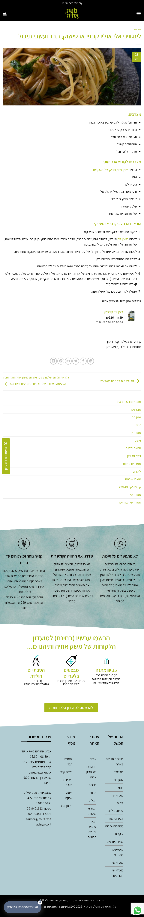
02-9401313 (35, 808)
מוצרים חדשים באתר (128, 402)
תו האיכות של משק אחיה (90, 771)
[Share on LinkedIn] (53, 361)
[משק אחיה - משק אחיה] (72, 13)
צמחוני (137, 29)
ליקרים (137, 471)
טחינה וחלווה (133, 448)
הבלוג (92, 800)
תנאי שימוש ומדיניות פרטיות (91, 829)
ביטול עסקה (68, 795)
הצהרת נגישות (92, 811)
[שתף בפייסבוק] (83, 361)
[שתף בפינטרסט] (60, 361)
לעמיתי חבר (68, 761)
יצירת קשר (66, 772)
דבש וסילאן (134, 456)
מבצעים (136, 409)
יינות (138, 425)
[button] (138, 13)
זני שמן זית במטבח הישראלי (117, 381)
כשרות (92, 785)
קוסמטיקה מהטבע (130, 487)
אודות (92, 759)
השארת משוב (67, 782)
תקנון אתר (66, 806)
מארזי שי (135, 494)
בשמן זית (122, 239)
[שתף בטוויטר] (75, 361)
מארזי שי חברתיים (130, 502)
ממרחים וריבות (132, 464)
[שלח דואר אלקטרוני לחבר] (68, 361)
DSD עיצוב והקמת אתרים (58, 907)
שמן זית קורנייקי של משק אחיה (109, 170)
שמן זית (136, 417)
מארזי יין (136, 432)
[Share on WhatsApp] (90, 361)
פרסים (92, 793)
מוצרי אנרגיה (133, 479)
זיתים (138, 440)
